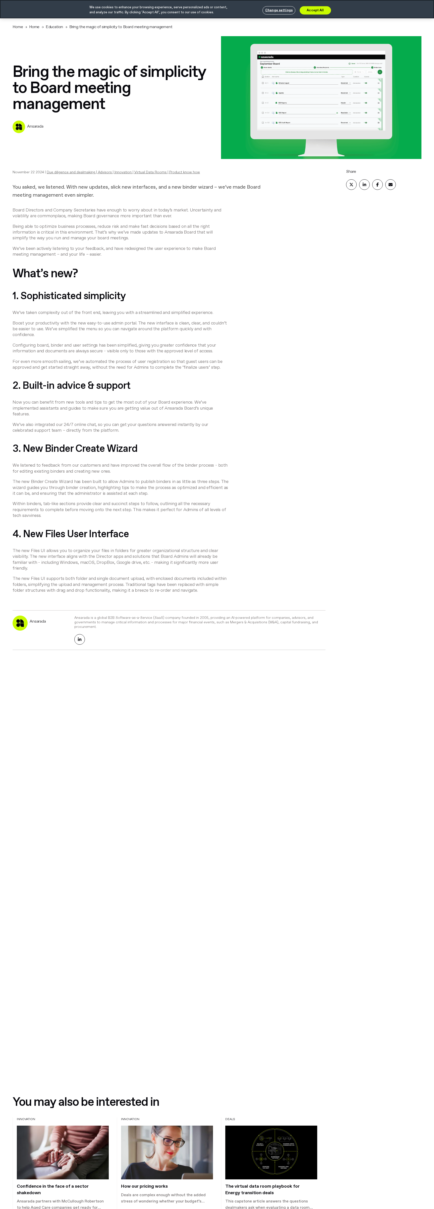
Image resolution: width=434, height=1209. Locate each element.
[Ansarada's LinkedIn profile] (79, 639)
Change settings (279, 10)
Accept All (315, 10)
